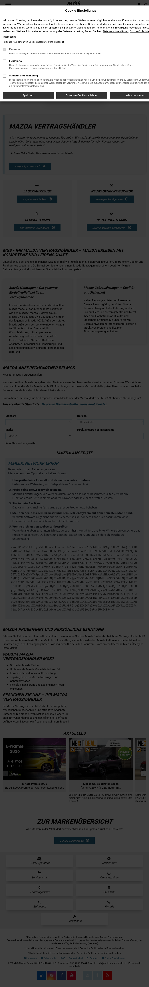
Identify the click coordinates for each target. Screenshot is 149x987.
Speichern (28, 95)
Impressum (9, 36)
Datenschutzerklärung (115, 31)
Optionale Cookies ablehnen (82, 95)
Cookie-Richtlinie (139, 31)
